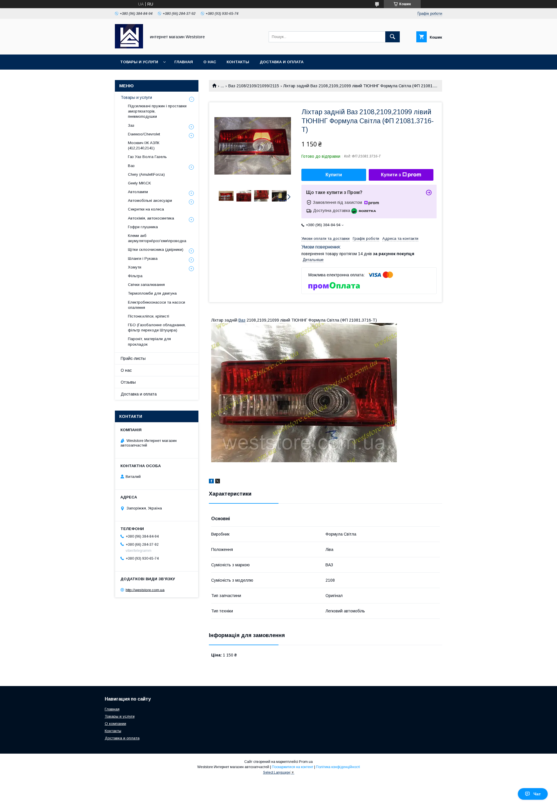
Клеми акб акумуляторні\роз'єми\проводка (157, 238)
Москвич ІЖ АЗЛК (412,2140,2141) (143, 145)
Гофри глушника (143, 227)
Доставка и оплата (281, 62)
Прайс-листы (133, 358)
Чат (537, 794)
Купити (333, 174)
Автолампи (138, 192)
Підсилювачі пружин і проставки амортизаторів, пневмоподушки (157, 111)
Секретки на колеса (146, 209)
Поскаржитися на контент (292, 767)
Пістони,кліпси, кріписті (148, 316)
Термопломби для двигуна (152, 293)
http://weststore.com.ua (145, 589)
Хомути (134, 267)
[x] (217, 482)
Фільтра (135, 276)
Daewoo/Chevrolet (144, 134)
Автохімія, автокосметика (151, 218)
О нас (209, 62)
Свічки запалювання (146, 284)
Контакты (238, 62)
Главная (183, 62)
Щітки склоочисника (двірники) (155, 249)
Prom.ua (306, 762)
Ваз (241, 320)
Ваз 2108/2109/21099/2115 (253, 86)
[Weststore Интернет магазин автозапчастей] (129, 47)
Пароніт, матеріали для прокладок (149, 341)
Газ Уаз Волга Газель (147, 157)
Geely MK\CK (139, 183)
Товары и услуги (139, 62)
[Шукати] (392, 36)
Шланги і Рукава (143, 258)
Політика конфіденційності (338, 767)
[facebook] (211, 482)
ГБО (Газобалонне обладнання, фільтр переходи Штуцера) (157, 327)
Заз (131, 125)
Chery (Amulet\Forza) (146, 174)
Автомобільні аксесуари (150, 200)
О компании (115, 723)
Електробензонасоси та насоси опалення (156, 305)
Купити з (391, 174)
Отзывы (128, 382)
